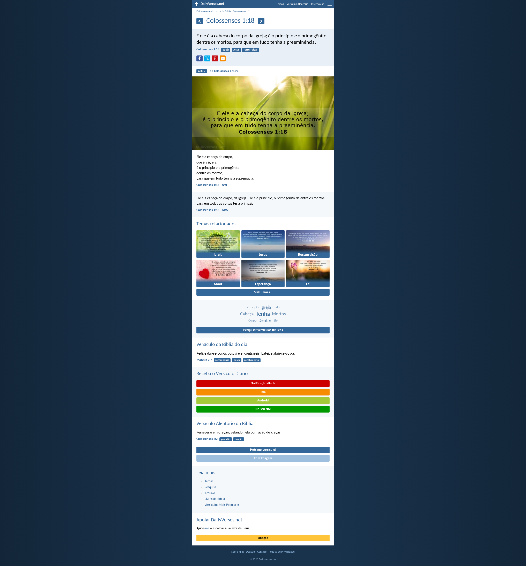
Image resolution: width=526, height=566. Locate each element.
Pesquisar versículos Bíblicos (263, 330)
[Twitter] (208, 59)
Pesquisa (210, 487)
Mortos (279, 314)
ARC (200, 71)
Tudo (276, 307)
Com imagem (263, 458)
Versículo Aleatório (297, 4)
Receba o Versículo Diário (222, 373)
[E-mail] (223, 59)
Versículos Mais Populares (222, 505)
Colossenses (239, 11)
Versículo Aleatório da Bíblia (225, 423)
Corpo (252, 320)
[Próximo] (261, 21)
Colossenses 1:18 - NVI (211, 185)
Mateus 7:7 (204, 360)
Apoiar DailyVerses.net (219, 520)
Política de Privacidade (282, 551)
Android (263, 400)
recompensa (222, 360)
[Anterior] (199, 21)
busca (237, 360)
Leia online (224, 71)
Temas (280, 4)
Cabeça (247, 314)
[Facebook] (200, 59)
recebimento (251, 360)
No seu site (263, 409)
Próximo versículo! (263, 450)
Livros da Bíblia (223, 11)
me (207, 528)
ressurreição (250, 49)
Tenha (263, 314)
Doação (263, 538)
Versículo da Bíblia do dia (221, 344)
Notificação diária (263, 383)
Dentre (264, 320)
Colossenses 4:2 (207, 439)
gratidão (225, 439)
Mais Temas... (263, 292)
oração (238, 439)
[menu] (329, 6)
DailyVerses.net (204, 11)
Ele (275, 320)
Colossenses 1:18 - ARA (212, 210)
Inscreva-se (317, 4)
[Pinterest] (216, 59)
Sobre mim (237, 551)
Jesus (236, 49)
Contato (261, 551)
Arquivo (210, 493)
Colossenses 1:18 (207, 49)
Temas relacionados (216, 224)
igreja (226, 49)
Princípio (252, 307)
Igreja (266, 307)
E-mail (263, 392)
